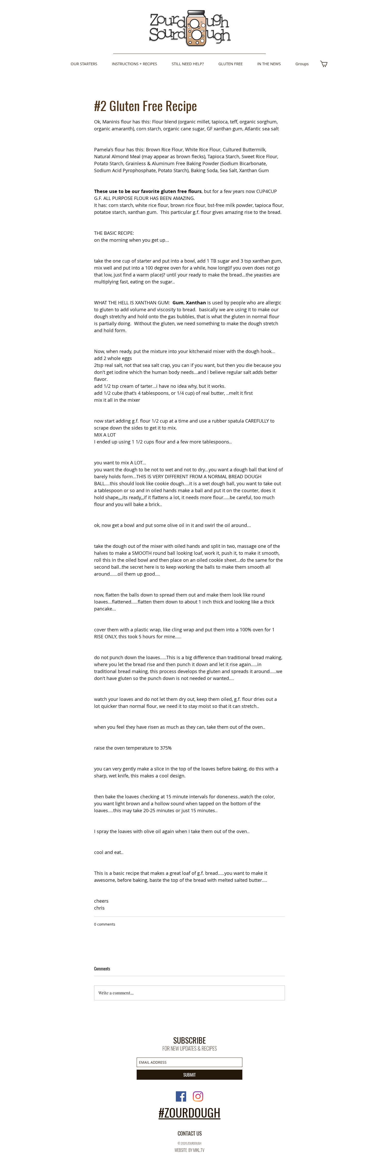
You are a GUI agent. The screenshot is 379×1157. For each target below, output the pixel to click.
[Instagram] (198, 1096)
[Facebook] (181, 1096)
